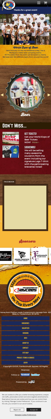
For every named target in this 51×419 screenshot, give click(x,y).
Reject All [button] (17, 410)
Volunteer (25, 328)
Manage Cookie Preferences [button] (25, 415)
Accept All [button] (34, 410)
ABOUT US (25, 343)
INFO (25, 338)
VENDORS (26, 333)
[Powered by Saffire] (31, 382)
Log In (25, 362)
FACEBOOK (9, 182)
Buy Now (25, 42)
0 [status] (47, 6)
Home (25, 318)
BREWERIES (25, 323)
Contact (25, 348)
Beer (25, 115)
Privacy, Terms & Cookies (25, 357)
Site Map (25, 353)
